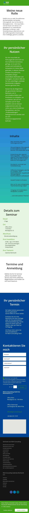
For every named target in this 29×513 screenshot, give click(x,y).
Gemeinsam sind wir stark (8, 446)
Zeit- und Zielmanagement (8, 468)
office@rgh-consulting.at (14, 412)
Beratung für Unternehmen (8, 481)
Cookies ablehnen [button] (7, 510)
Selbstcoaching (6, 460)
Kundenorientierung (7, 448)
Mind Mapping (6, 455)
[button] (15, 425)
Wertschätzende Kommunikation (10, 466)
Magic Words (5, 451)
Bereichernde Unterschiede (8, 444)
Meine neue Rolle (6, 453)
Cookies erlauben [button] (21, 510)
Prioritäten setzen (6, 457)
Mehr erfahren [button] (6, 506)
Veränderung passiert (7, 464)
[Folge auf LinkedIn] (14, 492)
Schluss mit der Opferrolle (8, 459)
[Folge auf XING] (17, 492)
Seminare (5, 477)
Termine (4, 485)
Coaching (5, 479)
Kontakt (4, 486)
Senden (22, 387)
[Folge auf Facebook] (11, 492)
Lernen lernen (6, 450)
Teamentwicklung (6, 462)
